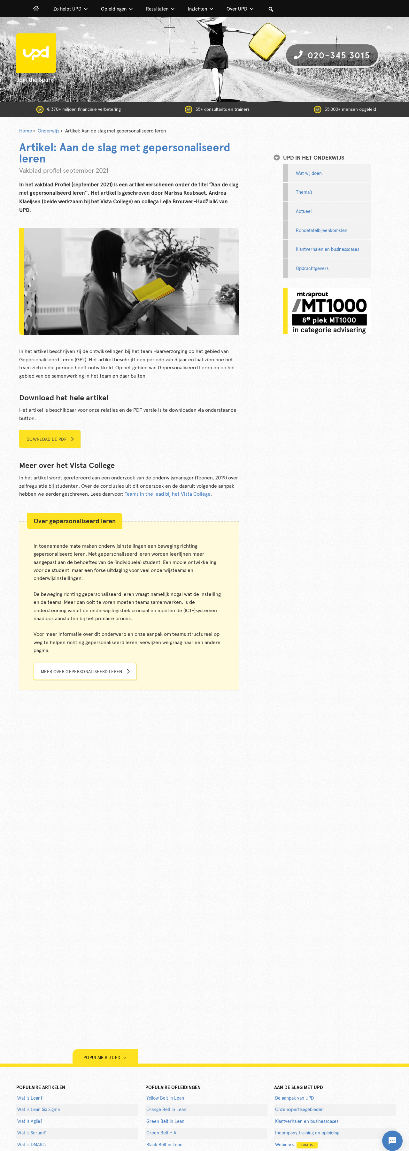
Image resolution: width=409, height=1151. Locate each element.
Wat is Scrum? (31, 1133)
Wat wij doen (309, 173)
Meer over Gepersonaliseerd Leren (81, 672)
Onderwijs (48, 131)
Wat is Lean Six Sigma (38, 1110)
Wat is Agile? (29, 1121)
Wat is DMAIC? (31, 1145)
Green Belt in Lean (165, 1121)
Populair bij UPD (103, 1058)
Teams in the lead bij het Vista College (168, 494)
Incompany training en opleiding (307, 1133)
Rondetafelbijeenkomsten (321, 231)
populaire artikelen (40, 1088)
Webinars (294, 1145)
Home (25, 131)
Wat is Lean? (29, 1098)
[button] (271, 9)
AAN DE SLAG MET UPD (298, 1088)
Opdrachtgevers (312, 269)
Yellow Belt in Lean (165, 1098)
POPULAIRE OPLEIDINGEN (173, 1088)
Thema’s (304, 192)
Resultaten (157, 9)
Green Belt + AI (162, 1133)
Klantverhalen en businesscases (327, 249)
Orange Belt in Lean (166, 1110)
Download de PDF (46, 439)
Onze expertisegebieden (299, 1110)
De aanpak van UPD (294, 1098)
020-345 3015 (337, 56)
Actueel (304, 211)
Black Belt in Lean (164, 1145)
